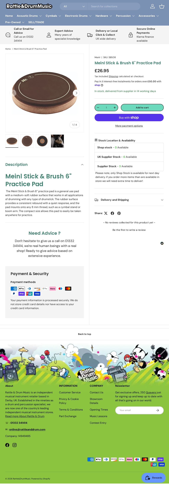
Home (9, 16)
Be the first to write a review (129, 230)
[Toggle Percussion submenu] (133, 16)
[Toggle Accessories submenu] (158, 16)
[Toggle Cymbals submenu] (60, 16)
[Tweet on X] (105, 213)
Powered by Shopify (40, 478)
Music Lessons (98, 416)
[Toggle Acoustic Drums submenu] (40, 16)
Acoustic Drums (27, 16)
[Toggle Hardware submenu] (111, 16)
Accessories (147, 16)
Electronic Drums (76, 16)
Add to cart (142, 107)
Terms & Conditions (71, 409)
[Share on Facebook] (112, 213)
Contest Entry (98, 423)
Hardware (102, 16)
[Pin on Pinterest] (119, 213)
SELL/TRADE (36, 22)
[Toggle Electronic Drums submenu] (90, 16)
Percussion (123, 16)
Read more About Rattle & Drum (24, 416)
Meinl (97, 57)
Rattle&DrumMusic (22, 478)
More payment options (129, 126)
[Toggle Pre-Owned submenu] (23, 22)
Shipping (113, 76)
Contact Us (96, 392)
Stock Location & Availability (116, 140)
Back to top (84, 334)
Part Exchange (67, 416)
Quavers (151, 392)
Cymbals (51, 16)
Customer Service (70, 392)
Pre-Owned (12, 22)
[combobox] (100, 6)
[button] (161, 6)
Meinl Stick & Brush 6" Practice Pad (30, 49)
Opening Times (99, 409)
